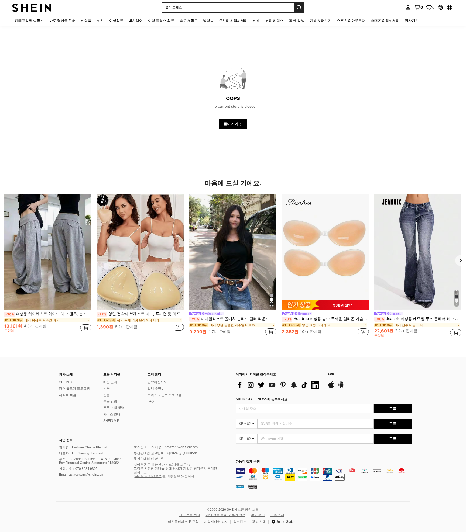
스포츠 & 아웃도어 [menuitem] (351, 20)
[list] (279, 385)
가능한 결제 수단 (248, 461)
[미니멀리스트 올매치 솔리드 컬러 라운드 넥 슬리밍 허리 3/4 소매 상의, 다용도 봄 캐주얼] (232, 252)
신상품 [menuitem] (86, 20)
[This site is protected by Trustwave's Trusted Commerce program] (240, 487)
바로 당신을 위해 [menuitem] (62, 20)
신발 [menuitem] (256, 20)
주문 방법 (110, 401)
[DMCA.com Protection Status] (252, 487)
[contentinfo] (324, 474)
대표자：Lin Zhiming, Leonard (81, 453)
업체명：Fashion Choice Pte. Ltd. (83, 447)
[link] (418, 7)
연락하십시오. (158, 382)
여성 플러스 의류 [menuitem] (161, 20)
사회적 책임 (67, 395)
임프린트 (239, 522)
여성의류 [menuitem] (116, 20)
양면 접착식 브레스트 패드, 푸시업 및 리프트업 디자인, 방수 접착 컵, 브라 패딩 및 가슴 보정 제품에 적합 (141, 314)
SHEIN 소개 (67, 382)
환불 (106, 395)
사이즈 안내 (111, 414)
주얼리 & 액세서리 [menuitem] (233, 20)
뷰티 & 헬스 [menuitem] (274, 20)
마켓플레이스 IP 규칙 (183, 522)
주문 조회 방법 (113, 408)
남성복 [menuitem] (208, 20)
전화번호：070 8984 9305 (78, 469)
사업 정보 (66, 440)
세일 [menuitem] (100, 20)
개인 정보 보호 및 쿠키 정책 (225, 515)
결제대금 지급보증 (148, 476)
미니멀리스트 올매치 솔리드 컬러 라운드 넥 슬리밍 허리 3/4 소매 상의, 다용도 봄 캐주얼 (233, 319)
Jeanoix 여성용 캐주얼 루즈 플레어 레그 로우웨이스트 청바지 (418, 319)
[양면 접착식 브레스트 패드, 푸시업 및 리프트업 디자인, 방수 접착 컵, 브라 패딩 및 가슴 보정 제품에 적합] (140, 252)
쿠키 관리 (258, 515)
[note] (325, 305)
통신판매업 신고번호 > (150, 459)
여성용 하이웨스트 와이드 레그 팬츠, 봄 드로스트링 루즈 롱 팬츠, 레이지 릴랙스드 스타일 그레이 (48, 314)
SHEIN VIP (111, 421)
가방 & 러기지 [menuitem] (320, 20)
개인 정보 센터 (189, 515)
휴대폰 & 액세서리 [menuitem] (385, 20)
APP (330, 374)
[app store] (331, 387)
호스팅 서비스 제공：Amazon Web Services (166, 447)
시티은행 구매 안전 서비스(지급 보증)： (162, 465)
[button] (440, 7)
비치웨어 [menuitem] (136, 20)
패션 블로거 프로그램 (74, 388)
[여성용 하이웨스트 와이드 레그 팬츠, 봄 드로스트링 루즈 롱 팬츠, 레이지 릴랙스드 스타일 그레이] (47, 252)
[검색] (299, 7)
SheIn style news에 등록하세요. (262, 399)
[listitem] (47, 265)
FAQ (151, 401)
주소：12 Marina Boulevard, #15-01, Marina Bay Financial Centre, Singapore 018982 (91, 461)
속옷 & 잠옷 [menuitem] (189, 20)
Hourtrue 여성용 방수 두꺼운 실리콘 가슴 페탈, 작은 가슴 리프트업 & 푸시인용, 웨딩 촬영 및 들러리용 (326, 319)
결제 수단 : (155, 388)
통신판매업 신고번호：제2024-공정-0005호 (165, 453)
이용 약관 (277, 515)
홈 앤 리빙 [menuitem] (296, 20)
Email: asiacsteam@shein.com (81, 475)
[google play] (341, 387)
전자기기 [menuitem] (412, 20)
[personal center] (408, 7)
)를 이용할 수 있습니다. (178, 476)
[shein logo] (31, 7)
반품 (106, 388)
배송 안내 (110, 382)
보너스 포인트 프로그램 (164, 395)
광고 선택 (259, 522)
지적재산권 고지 (216, 522)
